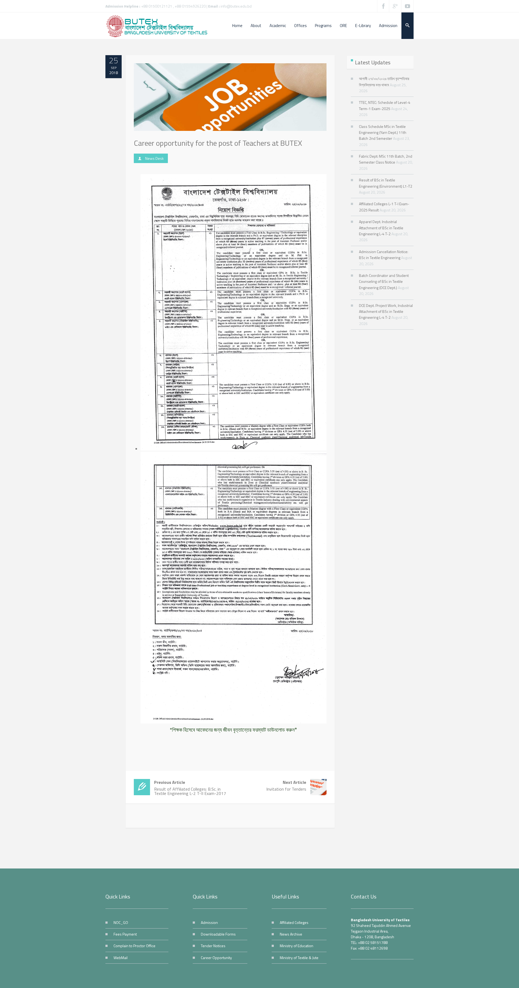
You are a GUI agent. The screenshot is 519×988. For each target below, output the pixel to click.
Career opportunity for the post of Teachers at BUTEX (218, 143)
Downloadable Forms (218, 934)
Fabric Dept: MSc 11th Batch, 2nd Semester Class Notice (385, 159)
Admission (209, 922)
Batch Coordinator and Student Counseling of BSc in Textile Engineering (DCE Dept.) (384, 281)
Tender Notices (213, 946)
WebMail (121, 957)
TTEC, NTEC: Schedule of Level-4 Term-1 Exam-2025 (384, 105)
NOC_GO (121, 922)
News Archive (291, 934)
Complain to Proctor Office (134, 946)
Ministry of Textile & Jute (299, 957)
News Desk (154, 158)
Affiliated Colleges (294, 922)
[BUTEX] (159, 25)
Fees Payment (125, 934)
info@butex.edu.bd (236, 6)
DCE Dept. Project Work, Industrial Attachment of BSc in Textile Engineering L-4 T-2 (386, 311)
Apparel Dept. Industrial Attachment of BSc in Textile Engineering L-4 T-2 (381, 228)
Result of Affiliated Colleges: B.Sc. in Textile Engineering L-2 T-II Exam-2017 (190, 788)
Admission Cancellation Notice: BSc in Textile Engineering (383, 254)
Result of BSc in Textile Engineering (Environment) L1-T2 (385, 183)
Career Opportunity (216, 957)
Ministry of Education (296, 946)
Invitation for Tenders (286, 785)
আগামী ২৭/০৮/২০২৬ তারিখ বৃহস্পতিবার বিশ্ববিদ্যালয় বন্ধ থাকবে (384, 81)
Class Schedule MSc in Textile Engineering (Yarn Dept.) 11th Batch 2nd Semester (382, 132)
